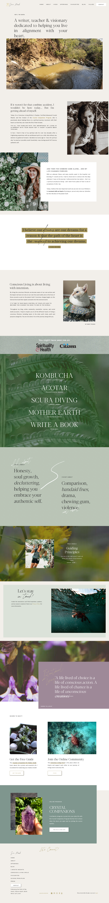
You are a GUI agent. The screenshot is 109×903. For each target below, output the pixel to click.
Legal (96, 893)
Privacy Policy (36, 604)
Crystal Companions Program (42, 117)
